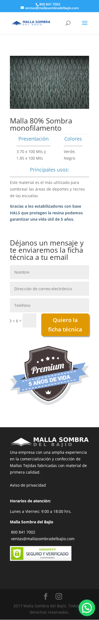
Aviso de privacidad (28, 485)
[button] (87, 608)
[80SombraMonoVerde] (49, 107)
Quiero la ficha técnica (65, 324)
